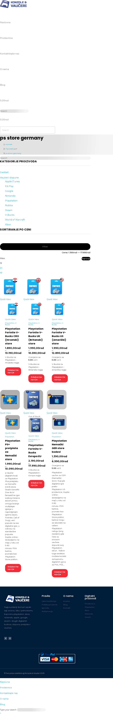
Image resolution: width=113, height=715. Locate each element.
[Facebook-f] (5, 638)
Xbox (8, 224)
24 (1, 268)
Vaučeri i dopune (9, 177)
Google (9, 191)
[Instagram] (9, 638)
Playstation (11, 200)
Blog (2, 704)
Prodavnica (6, 687)
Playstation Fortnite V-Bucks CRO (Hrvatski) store (12, 336)
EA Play (9, 186)
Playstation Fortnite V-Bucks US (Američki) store (59, 336)
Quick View (5, 299)
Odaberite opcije (13, 371)
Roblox (9, 205)
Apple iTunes (12, 181)
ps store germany (13, 153)
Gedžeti (4, 172)
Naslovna (5, 682)
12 (1, 263)
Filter (45, 246)
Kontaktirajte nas (9, 693)
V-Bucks (9, 215)
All (1, 272)
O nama (4, 698)
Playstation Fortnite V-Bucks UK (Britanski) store (35, 336)
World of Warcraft (15, 219)
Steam (8, 210)
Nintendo (10, 196)
